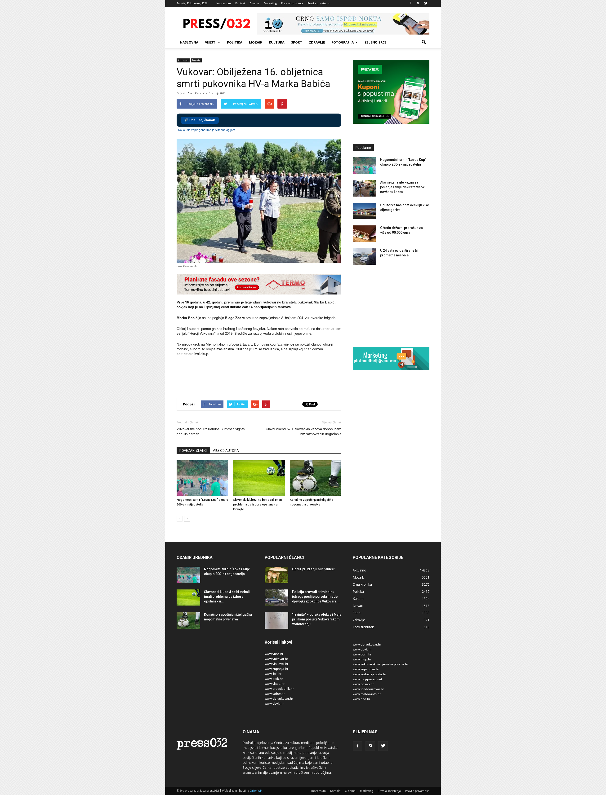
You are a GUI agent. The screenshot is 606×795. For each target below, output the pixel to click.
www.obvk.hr (274, 703)
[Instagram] (418, 3)
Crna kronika (362, 584)
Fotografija (343, 42)
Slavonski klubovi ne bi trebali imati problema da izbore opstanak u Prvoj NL (257, 504)
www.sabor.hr (275, 693)
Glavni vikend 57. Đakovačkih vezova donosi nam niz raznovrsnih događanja (303, 431)
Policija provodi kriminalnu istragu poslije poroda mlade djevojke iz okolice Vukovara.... (316, 596)
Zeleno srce (376, 42)
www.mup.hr (362, 659)
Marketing (270, 3)
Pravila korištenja (292, 3)
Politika (234, 42)
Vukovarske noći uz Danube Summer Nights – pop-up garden (212, 431)
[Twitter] (425, 3)
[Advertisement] (263, 377)
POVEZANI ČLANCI (193, 450)
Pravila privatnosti (318, 3)
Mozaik (255, 42)
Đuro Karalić (196, 93)
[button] (423, 42)
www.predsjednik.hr (279, 688)
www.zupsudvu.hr (366, 669)
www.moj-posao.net (367, 679)
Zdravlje (317, 42)
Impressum (223, 3)
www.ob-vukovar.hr (279, 698)
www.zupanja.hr (276, 669)
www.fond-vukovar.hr (368, 689)
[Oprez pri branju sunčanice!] (276, 575)
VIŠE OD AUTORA (226, 450)
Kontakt (240, 3)
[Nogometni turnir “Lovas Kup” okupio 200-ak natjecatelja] (202, 478)
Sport (296, 42)
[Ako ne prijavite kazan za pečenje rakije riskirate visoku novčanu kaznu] (364, 188)
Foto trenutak (363, 627)
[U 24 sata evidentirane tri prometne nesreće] (364, 256)
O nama (254, 3)
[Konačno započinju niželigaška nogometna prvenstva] (315, 478)
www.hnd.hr (361, 699)
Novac (358, 605)
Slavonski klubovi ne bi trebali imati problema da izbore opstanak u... (227, 596)
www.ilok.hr (273, 674)
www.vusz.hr (274, 654)
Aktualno (183, 60)
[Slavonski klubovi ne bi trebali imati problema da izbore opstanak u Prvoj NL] (259, 478)
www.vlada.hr (275, 683)
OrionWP (256, 791)
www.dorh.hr (362, 654)
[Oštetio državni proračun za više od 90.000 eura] (364, 233)
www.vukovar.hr (276, 659)
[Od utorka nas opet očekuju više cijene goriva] (364, 211)
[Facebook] (410, 3)
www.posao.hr (363, 684)
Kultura (277, 42)
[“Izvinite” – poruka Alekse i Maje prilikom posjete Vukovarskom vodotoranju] (276, 620)
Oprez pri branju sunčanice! (313, 569)
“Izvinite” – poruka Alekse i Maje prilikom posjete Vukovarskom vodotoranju (316, 619)
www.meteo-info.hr (367, 694)
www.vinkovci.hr (276, 664)
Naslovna (189, 42)
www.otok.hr (274, 679)
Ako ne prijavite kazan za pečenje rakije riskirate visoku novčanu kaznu (403, 187)
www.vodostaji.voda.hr (369, 674)
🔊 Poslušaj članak (199, 120)
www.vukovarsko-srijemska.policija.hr (380, 664)
